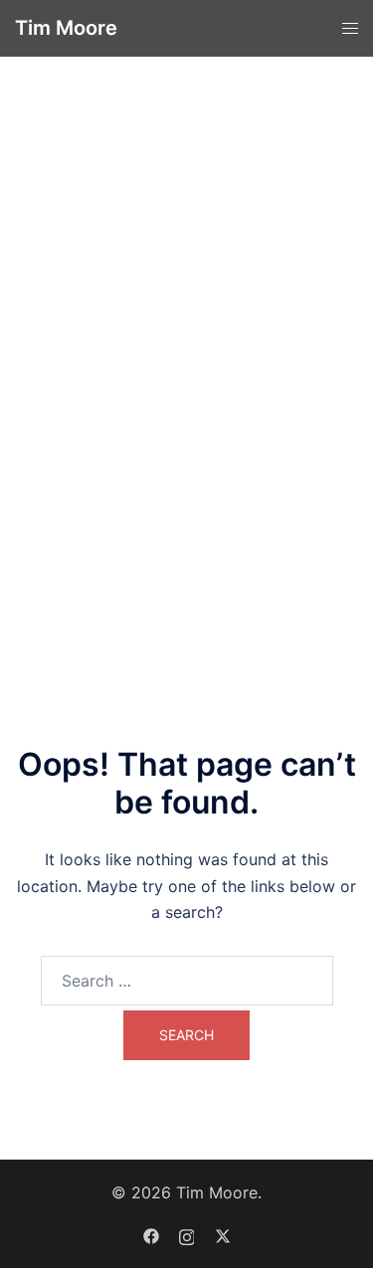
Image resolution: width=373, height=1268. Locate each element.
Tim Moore (66, 28)
